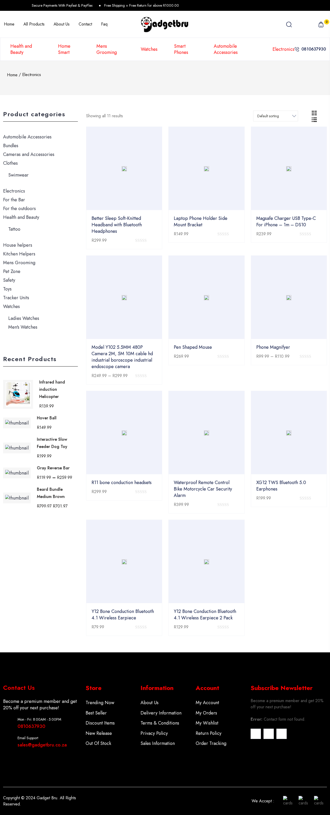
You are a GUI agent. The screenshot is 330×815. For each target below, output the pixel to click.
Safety (9, 280)
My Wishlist (207, 723)
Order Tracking (211, 743)
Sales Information (158, 743)
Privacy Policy (154, 733)
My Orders (206, 713)
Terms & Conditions (160, 723)
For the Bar (14, 199)
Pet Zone (11, 271)
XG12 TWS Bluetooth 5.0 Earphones (281, 485)
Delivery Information (161, 713)
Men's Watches (22, 327)
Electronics (283, 49)
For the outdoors (19, 208)
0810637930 (313, 49)
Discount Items (100, 723)
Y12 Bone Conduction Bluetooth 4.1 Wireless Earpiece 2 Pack (205, 614)
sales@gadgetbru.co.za (42, 745)
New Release (99, 733)
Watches (149, 49)
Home (12, 75)
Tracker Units (16, 297)
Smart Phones (181, 49)
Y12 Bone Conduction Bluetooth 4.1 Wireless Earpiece (123, 614)
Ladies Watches (23, 318)
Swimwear (18, 175)
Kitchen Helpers (19, 254)
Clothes (10, 163)
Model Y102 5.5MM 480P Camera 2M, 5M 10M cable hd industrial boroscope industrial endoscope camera (122, 357)
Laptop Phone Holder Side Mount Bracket (200, 221)
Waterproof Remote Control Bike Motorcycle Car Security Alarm (203, 489)
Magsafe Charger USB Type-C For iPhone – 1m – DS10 (286, 221)
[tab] (314, 113)
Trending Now (100, 702)
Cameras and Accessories (28, 154)
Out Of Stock (98, 743)
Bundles (10, 145)
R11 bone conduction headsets (122, 482)
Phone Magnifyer (273, 347)
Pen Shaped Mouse (193, 347)
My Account (207, 702)
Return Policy (208, 733)
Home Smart (64, 49)
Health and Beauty (21, 49)
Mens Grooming (106, 49)
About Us (150, 702)
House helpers (17, 245)
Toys (7, 289)
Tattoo (14, 229)
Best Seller (96, 713)
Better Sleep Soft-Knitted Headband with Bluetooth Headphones (117, 225)
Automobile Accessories (226, 49)
